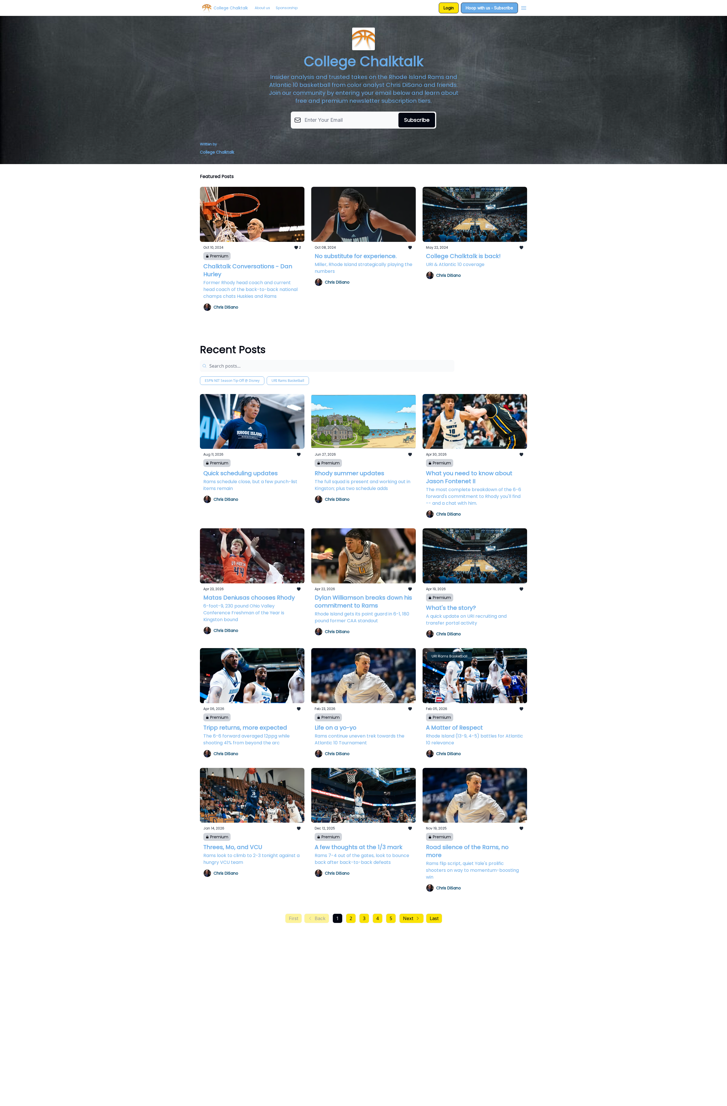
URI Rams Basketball (287, 380)
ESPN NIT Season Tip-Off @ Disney (232, 380)
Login (449, 7)
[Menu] (523, 7)
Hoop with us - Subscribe (489, 7)
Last (434, 918)
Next (408, 918)
